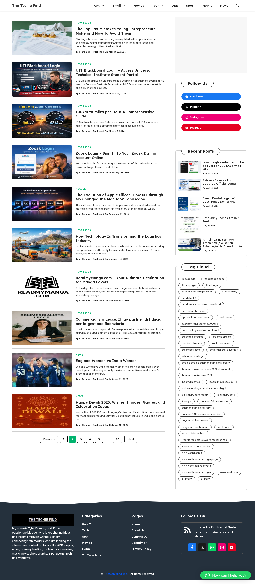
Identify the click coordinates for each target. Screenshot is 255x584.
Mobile (207, 5)
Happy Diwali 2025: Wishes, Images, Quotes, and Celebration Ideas (120, 404)
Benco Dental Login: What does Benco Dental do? (221, 199)
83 (117, 439)
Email (117, 5)
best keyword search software (200, 323)
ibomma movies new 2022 (197, 375)
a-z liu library (229, 291)
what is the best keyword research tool (205, 439)
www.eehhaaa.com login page (200, 459)
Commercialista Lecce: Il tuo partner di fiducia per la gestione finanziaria (118, 321)
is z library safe (226, 394)
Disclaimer (139, 543)
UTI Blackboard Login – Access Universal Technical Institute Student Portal (114, 72)
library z (186, 401)
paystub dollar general (195, 420)
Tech (155, 5)
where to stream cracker (196, 446)
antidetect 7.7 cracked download (201, 304)
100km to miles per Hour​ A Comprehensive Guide (115, 114)
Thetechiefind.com (116, 573)
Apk (97, 5)
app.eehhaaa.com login (196, 317)
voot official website (194, 433)
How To (87, 524)
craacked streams (192, 336)
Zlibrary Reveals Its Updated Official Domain (220, 181)
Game (86, 549)
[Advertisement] (211, 45)
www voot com (229, 472)
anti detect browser (193, 311)
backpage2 (225, 317)
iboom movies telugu (221, 381)
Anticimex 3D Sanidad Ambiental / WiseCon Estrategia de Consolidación (223, 243)
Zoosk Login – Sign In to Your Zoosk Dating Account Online (116, 155)
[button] (237, 5)
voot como (224, 427)
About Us (137, 530)
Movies (139, 5)
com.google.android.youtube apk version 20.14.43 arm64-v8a (223, 166)
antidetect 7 (189, 298)
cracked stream (221, 336)
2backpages (189, 285)
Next (131, 439)
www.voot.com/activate (196, 465)
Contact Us (139, 536)
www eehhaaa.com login (196, 472)
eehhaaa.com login (193, 356)
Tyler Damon (83, 51)
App (175, 5)
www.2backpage (192, 452)
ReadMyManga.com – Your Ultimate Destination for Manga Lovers (120, 280)
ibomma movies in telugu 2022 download (206, 369)
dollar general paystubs (224, 349)
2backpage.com (214, 278)
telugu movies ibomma (195, 427)
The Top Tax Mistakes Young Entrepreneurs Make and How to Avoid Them (115, 31)
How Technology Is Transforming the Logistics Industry (118, 238)
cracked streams (192, 343)
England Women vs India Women (106, 360)
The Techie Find (26, 5)
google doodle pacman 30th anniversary (206, 362)
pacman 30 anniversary (215, 401)
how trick (83, 22)
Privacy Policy (141, 549)
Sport (190, 5)
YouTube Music (92, 555)
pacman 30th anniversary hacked (201, 414)
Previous (49, 439)
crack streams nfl (221, 343)
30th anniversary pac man (197, 291)
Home (135, 524)
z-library (187, 478)
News (224, 5)
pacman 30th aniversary (196, 407)
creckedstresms (191, 349)
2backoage (188, 278)
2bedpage (212, 285)
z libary (205, 478)
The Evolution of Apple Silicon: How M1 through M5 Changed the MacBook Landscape (119, 197)
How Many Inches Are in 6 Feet (221, 219)
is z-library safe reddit (195, 394)
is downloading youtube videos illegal (204, 388)
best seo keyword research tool (200, 330)
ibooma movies (191, 381)
